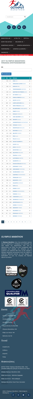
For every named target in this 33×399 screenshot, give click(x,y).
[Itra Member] (12, 270)
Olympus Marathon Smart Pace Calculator (13, 382)
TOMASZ (17, 207)
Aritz (15, 81)
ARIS (15, 185)
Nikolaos (16, 138)
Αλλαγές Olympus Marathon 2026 (10, 372)
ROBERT (16, 188)
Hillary (16, 144)
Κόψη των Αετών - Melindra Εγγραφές (12, 375)
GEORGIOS (18, 183)
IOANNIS (18, 172)
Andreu (19, 97)
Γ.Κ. (3, 78)
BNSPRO (11, 393)
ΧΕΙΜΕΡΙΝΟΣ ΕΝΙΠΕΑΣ (6, 46)
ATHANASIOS (18, 205)
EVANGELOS (17, 114)
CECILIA (17, 194)
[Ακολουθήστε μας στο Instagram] (14, 27)
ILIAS (17, 160)
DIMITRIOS (19, 89)
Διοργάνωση (6, 347)
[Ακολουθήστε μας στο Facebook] (9, 27)
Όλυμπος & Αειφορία (19, 49)
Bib (2, 67)
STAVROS (17, 125)
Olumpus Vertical (7, 322)
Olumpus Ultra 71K (8, 319)
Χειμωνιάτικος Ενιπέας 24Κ (10, 326)
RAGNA (16, 111)
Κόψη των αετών (6, 42)
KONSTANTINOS (20, 122)
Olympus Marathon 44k (9, 315)
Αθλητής (15, 78)
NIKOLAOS (18, 127)
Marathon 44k (5, 38)
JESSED (19, 83)
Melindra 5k (18, 42)
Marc (18, 103)
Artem (17, 150)
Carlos (18, 116)
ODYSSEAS (17, 216)
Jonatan (18, 105)
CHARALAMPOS (20, 108)
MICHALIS (19, 163)
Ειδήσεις (5, 350)
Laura (15, 136)
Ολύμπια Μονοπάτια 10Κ (10, 329)
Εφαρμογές (4, 53)
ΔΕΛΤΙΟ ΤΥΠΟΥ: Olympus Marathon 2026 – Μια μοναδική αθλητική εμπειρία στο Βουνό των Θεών (15, 367)
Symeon (18, 196)
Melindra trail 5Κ (7, 336)
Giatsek (17, 119)
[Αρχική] (16, 6)
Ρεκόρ (4, 357)
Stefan (17, 210)
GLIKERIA (17, 155)
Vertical (25, 38)
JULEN (20, 92)
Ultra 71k (16, 38)
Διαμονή (5, 353)
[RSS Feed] (24, 27)
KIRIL (16, 86)
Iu (18, 141)
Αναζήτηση (7, 74)
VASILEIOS (17, 147)
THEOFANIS (19, 169)
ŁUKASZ (17, 180)
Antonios (17, 130)
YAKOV (17, 177)
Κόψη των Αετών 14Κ (9, 332)
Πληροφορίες (4, 49)
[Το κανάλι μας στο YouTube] (19, 27)
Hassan (17, 94)
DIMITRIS (16, 100)
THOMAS (17, 166)
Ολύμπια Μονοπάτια (23, 46)
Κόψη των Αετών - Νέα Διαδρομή (10, 378)
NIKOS (18, 202)
